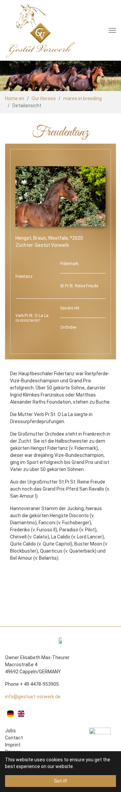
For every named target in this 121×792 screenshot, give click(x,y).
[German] (10, 713)
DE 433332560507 (27, 320)
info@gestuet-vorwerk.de (33, 696)
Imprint (13, 744)
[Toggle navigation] (112, 30)
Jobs (10, 730)
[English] (21, 713)
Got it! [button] (60, 781)
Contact (14, 737)
